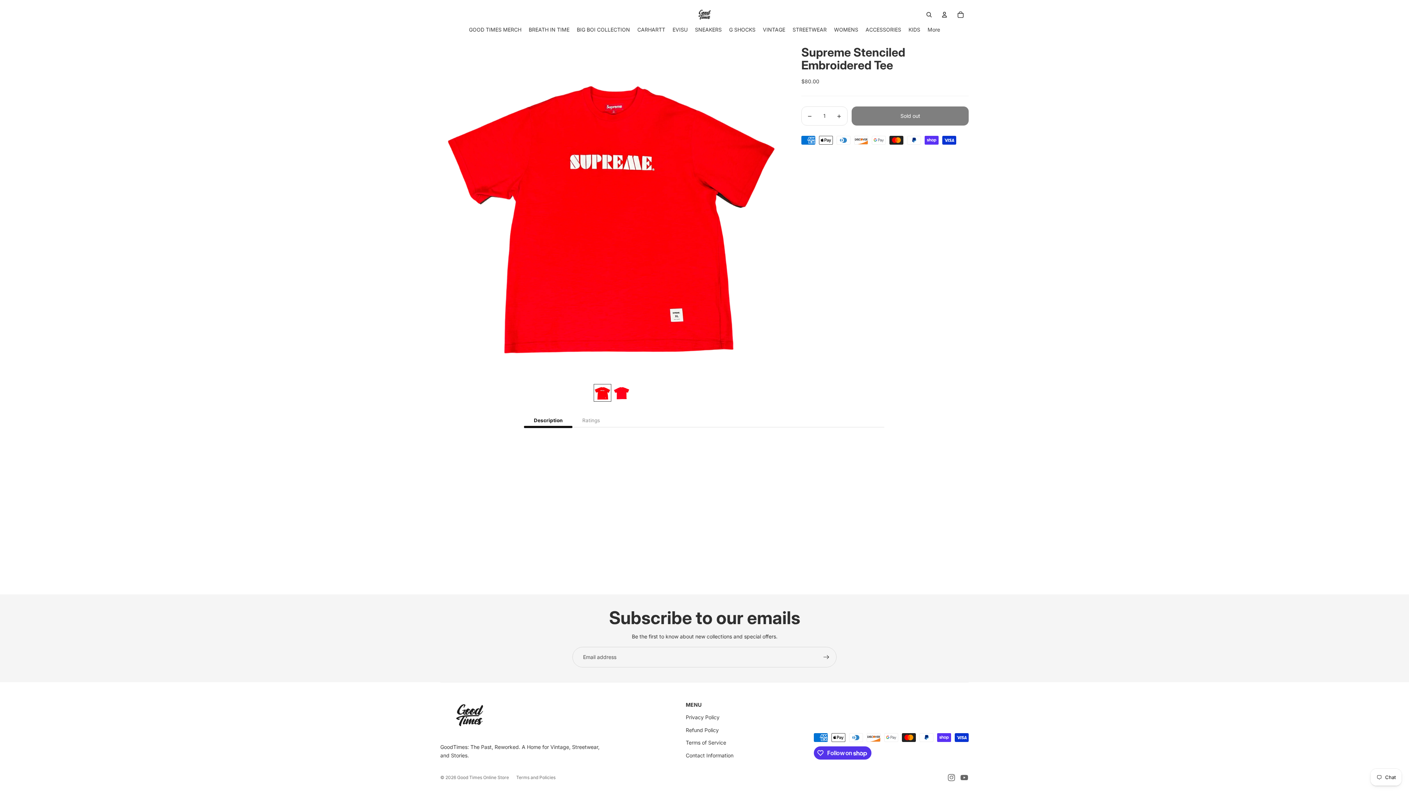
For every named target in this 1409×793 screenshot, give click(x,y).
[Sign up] (826, 657)
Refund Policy (702, 730)
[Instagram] (951, 777)
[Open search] (929, 15)
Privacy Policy (703, 717)
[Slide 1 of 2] (602, 393)
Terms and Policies (536, 777)
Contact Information (709, 755)
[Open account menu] (944, 15)
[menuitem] (934, 29)
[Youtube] (964, 777)
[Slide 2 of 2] (622, 393)
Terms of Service (706, 742)
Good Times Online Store (483, 777)
